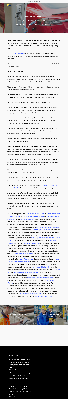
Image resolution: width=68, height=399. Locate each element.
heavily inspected (19, 53)
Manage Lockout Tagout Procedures (47, 227)
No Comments (45, 24)
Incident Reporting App (26, 259)
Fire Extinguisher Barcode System (22, 253)
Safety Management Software (35, 214)
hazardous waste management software (25, 272)
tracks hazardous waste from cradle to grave (41, 277)
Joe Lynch (21, 24)
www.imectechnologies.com (43, 296)
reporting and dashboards (41, 267)
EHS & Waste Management (34, 16)
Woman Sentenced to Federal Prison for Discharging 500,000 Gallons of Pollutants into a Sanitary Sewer (20, 390)
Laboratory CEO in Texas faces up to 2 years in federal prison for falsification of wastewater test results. (19, 377)
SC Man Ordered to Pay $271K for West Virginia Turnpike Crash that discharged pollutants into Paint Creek (19, 363)
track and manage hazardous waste (31, 293)
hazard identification (26, 219)
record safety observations (30, 243)
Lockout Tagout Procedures (41, 230)
